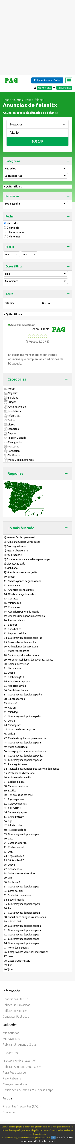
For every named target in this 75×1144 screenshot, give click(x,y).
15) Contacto (11, 598)
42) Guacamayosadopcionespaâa (22, 716)
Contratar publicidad (16, 1016)
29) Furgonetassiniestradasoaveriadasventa (28, 659)
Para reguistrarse (14, 1072)
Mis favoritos (11, 1038)
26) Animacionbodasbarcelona (21, 646)
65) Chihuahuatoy (14, 816)
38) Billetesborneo (14, 698)
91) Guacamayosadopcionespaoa (22, 930)
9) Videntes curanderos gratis (20, 572)
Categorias (12, 161)
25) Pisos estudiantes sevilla (20, 642)
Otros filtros (14, 266)
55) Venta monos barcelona (19, 773)
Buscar (37, 141)
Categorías (16, 379)
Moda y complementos (20, 459)
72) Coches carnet (14, 847)
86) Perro (9, 908)
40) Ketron (10, 707)
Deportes (13, 428)
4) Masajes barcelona (16, 550)
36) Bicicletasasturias (16, 690)
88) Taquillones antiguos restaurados (25, 917)
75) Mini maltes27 (14, 860)
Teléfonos (13, 455)
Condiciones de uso (15, 999)
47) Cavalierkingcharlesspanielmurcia (25, 738)
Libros (11, 424)
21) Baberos (10, 624)
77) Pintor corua (13, 869)
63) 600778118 (12, 808)
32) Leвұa (9, 672)
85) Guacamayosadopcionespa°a (22, 904)
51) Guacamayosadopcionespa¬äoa (24, 755)
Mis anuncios (11, 1033)
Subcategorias (35, 175)
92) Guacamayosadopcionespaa (21, 934)
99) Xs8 (8, 965)
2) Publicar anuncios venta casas (22, 541)
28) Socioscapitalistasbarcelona (22, 655)
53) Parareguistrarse (15, 764)
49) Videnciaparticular (16, 746)
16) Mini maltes (12, 602)
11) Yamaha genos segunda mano (23, 581)
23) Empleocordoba (15, 633)
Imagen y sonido (16, 437)
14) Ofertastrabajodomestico (20, 594)
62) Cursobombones (15, 803)
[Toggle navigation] (68, 80)
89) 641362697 (12, 921)
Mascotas (13, 446)
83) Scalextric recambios (17, 895)
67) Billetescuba (13, 825)
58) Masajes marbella (16, 786)
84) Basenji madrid (14, 899)
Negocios (35, 168)
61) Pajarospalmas (14, 799)
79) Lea (8, 877)
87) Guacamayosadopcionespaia (22, 912)
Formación (13, 450)
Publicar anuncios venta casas (22, 1066)
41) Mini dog (11, 712)
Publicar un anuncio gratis (19, 1044)
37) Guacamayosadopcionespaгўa (23, 694)
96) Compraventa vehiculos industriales (26, 952)
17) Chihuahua (12, 607)
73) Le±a (8, 851)
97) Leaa (8, 956)
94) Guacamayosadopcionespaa (21, 943)
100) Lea (8, 969)
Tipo (35, 273)
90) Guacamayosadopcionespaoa (22, 925)
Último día (13, 227)
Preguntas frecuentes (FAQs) (22, 1106)
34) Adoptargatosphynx (17, 681)
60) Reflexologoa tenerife (18, 794)
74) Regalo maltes (14, 856)
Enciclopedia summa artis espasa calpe (28, 1090)
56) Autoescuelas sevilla (17, 777)
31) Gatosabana (12, 668)
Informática (14, 415)
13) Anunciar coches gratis (19, 589)
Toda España (35, 203)
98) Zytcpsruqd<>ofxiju (17, 960)
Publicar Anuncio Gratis (47, 80)
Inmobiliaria (14, 411)
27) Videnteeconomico (16, 650)
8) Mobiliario (11, 568)
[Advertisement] (37, 37)
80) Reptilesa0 (12, 882)
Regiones (15, 473)
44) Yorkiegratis (12, 725)
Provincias (12, 196)
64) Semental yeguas (15, 812)
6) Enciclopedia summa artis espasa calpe (27, 559)
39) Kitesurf (10, 703)
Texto (9, 293)
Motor (11, 388)
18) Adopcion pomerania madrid (21, 611)
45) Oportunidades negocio (19, 729)
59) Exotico (10, 790)
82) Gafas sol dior (13, 890)
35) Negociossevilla (15, 685)
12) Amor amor (12, 585)
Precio (9, 246)
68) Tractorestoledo (15, 829)
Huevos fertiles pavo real (19, 1061)
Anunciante (35, 281)
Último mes (13, 236)
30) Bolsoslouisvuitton (16, 664)
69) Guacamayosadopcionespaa (21, 834)
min (11, 254)
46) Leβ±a (9, 733)
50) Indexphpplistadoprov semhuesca (25, 751)
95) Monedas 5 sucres (16, 947)
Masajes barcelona (15, 1084)
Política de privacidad (16, 1005)
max (28, 254)
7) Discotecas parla (14, 563)
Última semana (15, 232)
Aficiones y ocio (16, 406)
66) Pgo (8, 821)
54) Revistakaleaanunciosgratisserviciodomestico (31, 768)
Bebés (11, 420)
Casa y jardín (14, 442)
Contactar (9, 1112)
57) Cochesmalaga (14, 781)
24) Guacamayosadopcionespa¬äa (23, 637)
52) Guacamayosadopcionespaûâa (23, 760)
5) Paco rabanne (13, 554)
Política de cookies (15, 1010)
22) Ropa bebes (12, 629)
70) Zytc (8, 838)
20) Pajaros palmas (14, 620)
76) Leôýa (9, 864)
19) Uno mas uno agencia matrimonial (25, 616)
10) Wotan (9, 576)
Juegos (11, 402)
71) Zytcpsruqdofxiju (15, 842)
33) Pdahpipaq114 (14, 677)
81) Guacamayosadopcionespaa (21, 886)
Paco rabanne (12, 1078)
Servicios (12, 397)
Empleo (12, 433)
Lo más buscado (20, 528)
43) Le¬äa (9, 720)
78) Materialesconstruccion (19, 873)
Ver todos (13, 223)
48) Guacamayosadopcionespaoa (22, 742)
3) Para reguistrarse (15, 546)
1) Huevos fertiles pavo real (19, 537)
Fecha (9, 216)
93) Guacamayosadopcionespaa (21, 938)
